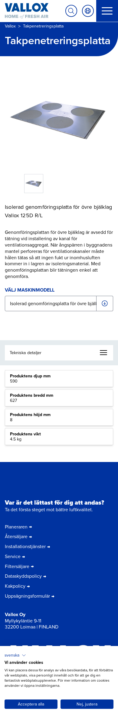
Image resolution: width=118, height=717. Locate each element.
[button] (15, 655)
